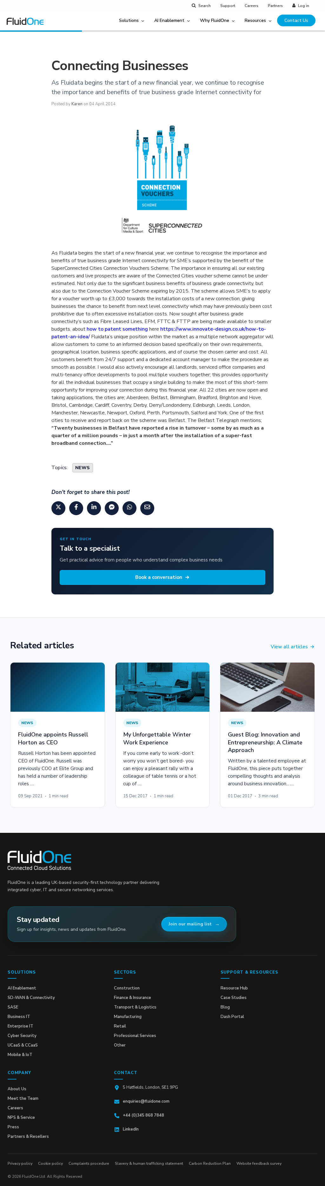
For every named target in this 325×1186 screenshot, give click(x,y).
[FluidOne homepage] (39, 860)
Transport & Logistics (135, 1007)
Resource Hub (234, 988)
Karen (77, 104)
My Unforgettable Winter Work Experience (157, 738)
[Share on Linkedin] (94, 508)
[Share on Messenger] (112, 508)
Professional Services (135, 1036)
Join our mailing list (190, 924)
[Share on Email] (147, 508)
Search (204, 5)
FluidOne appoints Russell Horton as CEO (53, 738)
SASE (13, 1007)
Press (13, 1127)
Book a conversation (158, 577)
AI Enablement (22, 988)
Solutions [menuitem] (129, 20)
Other (120, 1045)
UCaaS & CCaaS (23, 1045)
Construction (127, 988)
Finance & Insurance (132, 998)
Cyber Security (22, 1036)
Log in (303, 5)
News (82, 468)
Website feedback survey (259, 1163)
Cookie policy (50, 1163)
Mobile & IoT (20, 1055)
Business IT (19, 1017)
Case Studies (234, 998)
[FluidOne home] (27, 25)
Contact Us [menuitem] (296, 20)
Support (227, 5)
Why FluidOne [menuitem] (214, 20)
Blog (225, 1007)
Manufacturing (128, 1017)
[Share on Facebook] (76, 508)
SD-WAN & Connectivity (31, 998)
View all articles (289, 647)
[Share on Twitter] (58, 508)
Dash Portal (232, 1017)
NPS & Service (21, 1117)
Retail (120, 1026)
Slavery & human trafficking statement (149, 1163)
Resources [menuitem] (255, 20)
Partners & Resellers (28, 1136)
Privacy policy (20, 1163)
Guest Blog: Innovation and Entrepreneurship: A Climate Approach (265, 742)
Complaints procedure (89, 1163)
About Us (17, 1089)
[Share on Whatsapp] (129, 508)
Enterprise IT (20, 1026)
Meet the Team (23, 1098)
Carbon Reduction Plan (210, 1163)
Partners (275, 5)
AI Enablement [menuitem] (169, 20)
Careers (251, 5)
